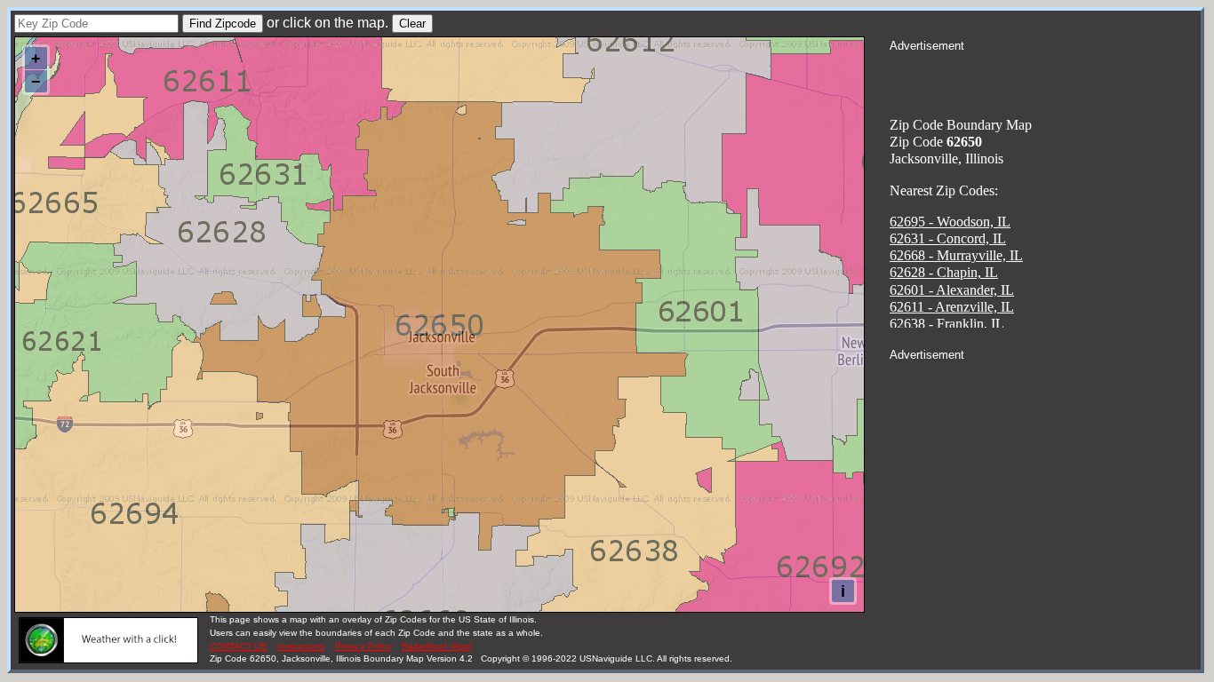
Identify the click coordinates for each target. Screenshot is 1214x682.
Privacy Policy (363, 646)
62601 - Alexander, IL (952, 289)
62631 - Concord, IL (948, 238)
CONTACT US (238, 646)
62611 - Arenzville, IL (952, 306)
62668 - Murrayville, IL (956, 255)
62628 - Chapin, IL (944, 272)
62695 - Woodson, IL (950, 221)
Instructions (300, 646)
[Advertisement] (1045, 76)
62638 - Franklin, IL (947, 323)
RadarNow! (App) (437, 646)
